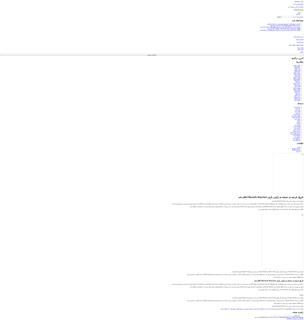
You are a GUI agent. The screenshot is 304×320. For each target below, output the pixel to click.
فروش (298, 123)
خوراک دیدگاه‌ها (296, 149)
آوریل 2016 (297, 95)
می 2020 (298, 82)
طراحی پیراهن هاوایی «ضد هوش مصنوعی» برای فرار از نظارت (283, 24)
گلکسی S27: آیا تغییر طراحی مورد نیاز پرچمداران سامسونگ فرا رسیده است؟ (280, 30)
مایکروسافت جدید (295, 134)
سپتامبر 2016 (296, 88)
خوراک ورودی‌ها (296, 148)
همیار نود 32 (300, 47)
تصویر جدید (297, 111)
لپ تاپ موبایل (296, 131)
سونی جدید (297, 119)
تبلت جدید (297, 110)
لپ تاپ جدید (297, 129)
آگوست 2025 (296, 79)
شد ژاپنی (246, 308)
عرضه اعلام (240, 308)
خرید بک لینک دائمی (298, 36)
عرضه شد (233, 308)
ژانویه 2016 (297, 100)
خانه (299, 12)
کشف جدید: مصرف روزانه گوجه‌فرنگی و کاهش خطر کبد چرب (284, 28)
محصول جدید (296, 135)
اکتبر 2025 (297, 76)
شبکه (298, 120)
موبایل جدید (297, 137)
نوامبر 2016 (297, 85)
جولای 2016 (297, 91)
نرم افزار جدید (296, 138)
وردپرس (298, 151)
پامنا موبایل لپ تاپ (298, 4)
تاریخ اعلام (263, 308)
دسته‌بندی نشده (296, 117)
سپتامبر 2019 (296, 83)
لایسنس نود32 (299, 39)
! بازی (267, 308)
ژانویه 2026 (297, 71)
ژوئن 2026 (297, 68)
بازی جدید (297, 108)
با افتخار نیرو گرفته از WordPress (294, 318)
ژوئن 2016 (297, 92)
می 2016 (298, 94)
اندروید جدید (297, 107)
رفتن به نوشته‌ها (299, 1)
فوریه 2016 (297, 98)
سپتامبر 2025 (296, 77)
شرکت (298, 122)
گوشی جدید (297, 128)
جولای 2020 (297, 80)
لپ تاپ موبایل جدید (295, 132)
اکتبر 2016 (297, 86)
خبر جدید (298, 113)
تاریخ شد (251, 308)
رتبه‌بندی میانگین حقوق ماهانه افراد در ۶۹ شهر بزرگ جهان (285, 25)
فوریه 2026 (297, 70)
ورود (299, 146)
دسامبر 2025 (297, 73)
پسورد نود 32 (300, 42)
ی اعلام (226, 308)
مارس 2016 (297, 97)
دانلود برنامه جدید (295, 116)
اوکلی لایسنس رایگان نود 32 (296, 45)
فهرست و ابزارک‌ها (298, 9)
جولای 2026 (297, 67)
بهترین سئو (300, 49)
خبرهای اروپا (297, 114)
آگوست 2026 (296, 65)
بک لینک (298, 14)
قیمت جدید (297, 125)
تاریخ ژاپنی (257, 308)
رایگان (301, 52)
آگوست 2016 (296, 89)
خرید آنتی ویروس (152, 55)
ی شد (222, 308)
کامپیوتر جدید (296, 126)
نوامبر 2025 (297, 74)
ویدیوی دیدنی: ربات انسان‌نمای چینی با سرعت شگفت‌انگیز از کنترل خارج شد (280, 27)
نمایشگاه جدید (296, 140)
